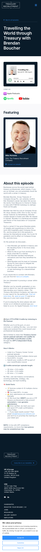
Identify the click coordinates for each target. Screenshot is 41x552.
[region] (20, 536)
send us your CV (21, 296)
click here (33, 306)
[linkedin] (8, 497)
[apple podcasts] (12, 93)
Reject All (20, 548)
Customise (20, 543)
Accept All (20, 538)
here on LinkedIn (22, 277)
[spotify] (9, 98)
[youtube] (24, 98)
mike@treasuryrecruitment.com (23, 414)
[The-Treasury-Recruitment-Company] (11, 3)
